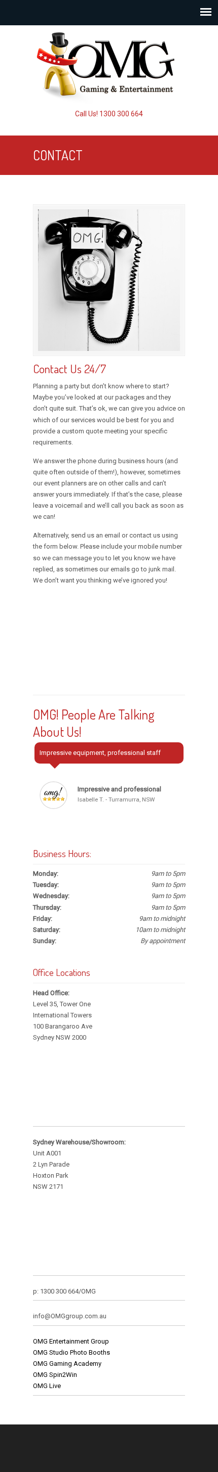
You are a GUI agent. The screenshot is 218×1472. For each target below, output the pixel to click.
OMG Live (47, 1386)
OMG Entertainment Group (71, 1341)
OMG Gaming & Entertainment (109, 66)
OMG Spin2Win (55, 1374)
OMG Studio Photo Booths (71, 1352)
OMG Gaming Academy (67, 1363)
